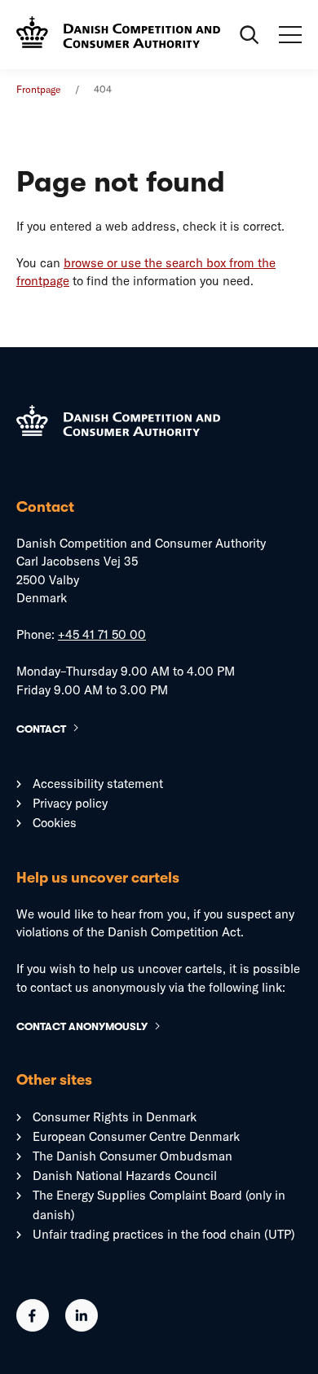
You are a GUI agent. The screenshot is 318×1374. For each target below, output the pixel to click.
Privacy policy (70, 803)
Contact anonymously (82, 1026)
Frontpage (38, 89)
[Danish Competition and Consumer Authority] (118, 34)
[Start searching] (249, 35)
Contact (41, 729)
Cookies (55, 822)
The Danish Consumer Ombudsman (132, 1156)
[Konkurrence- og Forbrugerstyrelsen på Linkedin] (81, 1327)
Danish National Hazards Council (125, 1175)
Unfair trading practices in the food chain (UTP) (164, 1234)
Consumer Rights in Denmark (115, 1117)
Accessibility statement (98, 783)
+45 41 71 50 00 (102, 634)
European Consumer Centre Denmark (136, 1136)
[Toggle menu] (290, 35)
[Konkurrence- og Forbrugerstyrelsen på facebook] (32, 1327)
